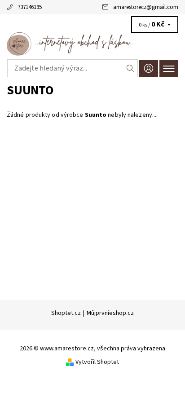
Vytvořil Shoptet (97, 362)
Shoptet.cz (66, 313)
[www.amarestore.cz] (92, 44)
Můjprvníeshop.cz (110, 313)
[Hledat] (130, 68)
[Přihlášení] (148, 68)
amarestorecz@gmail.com (145, 7)
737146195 (30, 7)
